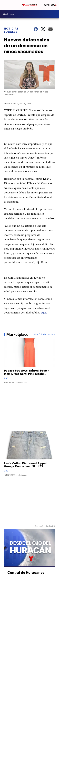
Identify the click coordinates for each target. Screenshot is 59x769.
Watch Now (49, 5)
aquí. (44, 312)
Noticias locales (11, 30)
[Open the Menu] (5, 5)
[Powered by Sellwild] (50, 526)
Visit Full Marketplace (44, 334)
